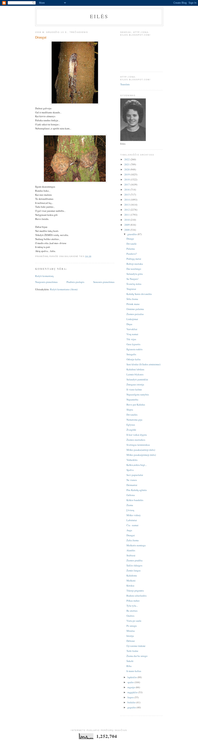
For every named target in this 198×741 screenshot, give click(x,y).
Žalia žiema (132, 540)
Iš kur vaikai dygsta (136, 434)
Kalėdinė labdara (135, 369)
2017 (127, 184)
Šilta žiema (132, 299)
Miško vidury (133, 515)
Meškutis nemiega (136, 545)
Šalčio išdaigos (134, 565)
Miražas (130, 631)
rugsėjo (131, 687)
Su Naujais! (132, 279)
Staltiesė (130, 555)
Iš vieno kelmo (134, 389)
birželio (131, 702)
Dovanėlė (131, 243)
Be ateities (131, 610)
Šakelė (129, 661)
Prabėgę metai (133, 258)
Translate (125, 84)
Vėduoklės (131, 460)
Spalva (130, 470)
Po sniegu (131, 625)
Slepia (129, 409)
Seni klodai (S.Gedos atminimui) (143, 364)
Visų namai (132, 334)
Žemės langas (133, 570)
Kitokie (130, 585)
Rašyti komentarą (44, 276)
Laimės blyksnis (134, 374)
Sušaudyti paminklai (137, 379)
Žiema (129, 505)
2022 (127, 159)
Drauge (130, 238)
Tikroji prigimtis (135, 590)
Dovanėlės (131, 414)
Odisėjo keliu (133, 359)
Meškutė (131, 580)
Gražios (130, 615)
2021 (127, 164)
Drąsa (129, 324)
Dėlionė (130, 641)
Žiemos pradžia (134, 560)
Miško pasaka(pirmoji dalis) (141, 455)
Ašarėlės (130, 550)
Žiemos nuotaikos (135, 439)
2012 (127, 209)
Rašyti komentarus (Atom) (64, 289)
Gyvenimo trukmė (135, 646)
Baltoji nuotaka (134, 263)
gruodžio (132, 234)
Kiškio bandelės (134, 500)
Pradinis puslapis (75, 282)
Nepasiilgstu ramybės (137, 394)
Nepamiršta (132, 399)
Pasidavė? (131, 253)
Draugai (130, 535)
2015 (127, 194)
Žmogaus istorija (135, 384)
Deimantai (131, 485)
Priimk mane (133, 304)
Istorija (130, 636)
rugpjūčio (132, 692)
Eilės (99, 16)
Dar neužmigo (133, 269)
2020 (127, 169)
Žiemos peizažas (135, 314)
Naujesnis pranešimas (46, 282)
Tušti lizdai (132, 651)
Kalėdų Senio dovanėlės (139, 294)
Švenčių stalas (133, 284)
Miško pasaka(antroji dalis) (140, 450)
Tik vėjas (131, 339)
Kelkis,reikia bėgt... (136, 465)
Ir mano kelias (133, 671)
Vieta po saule (133, 620)
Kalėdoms (131, 575)
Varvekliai (131, 329)
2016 (127, 189)
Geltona (130, 495)
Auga (129, 530)
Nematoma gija (134, 419)
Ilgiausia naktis (134, 349)
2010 (127, 219)
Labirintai (131, 520)
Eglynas (130, 424)
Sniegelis (131, 354)
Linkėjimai (132, 319)
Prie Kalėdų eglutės (136, 490)
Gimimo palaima (135, 309)
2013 (127, 204)
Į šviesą (130, 510)
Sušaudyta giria (134, 274)
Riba (128, 666)
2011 (127, 214)
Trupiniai (131, 289)
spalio (130, 682)
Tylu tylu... (132, 605)
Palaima (130, 248)
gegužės (132, 707)
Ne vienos (131, 480)
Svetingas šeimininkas (138, 444)
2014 (127, 199)
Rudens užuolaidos (136, 595)
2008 (127, 229)
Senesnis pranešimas (103, 282)
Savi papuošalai (134, 475)
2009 (127, 224)
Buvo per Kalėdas (135, 404)
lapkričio (132, 677)
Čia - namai (132, 525)
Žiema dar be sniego (137, 656)
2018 (127, 179)
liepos (130, 697)
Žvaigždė (131, 429)
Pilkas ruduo (133, 600)
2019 (127, 174)
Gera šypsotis (133, 344)
